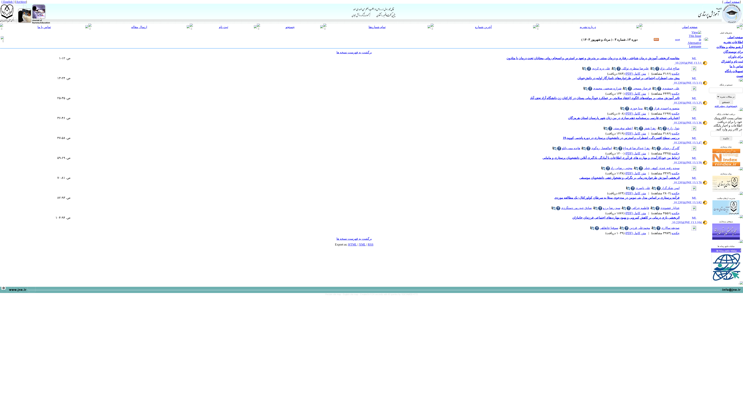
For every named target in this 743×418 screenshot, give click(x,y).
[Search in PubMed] (653, 69)
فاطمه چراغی (640, 208)
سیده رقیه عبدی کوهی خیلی (662, 168)
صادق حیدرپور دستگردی (576, 208)
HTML (352, 244)
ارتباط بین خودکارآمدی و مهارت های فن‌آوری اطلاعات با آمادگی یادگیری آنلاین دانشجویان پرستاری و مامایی (611, 157)
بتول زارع (673, 128)
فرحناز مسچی (642, 88)
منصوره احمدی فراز (667, 108)
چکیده (676, 73)
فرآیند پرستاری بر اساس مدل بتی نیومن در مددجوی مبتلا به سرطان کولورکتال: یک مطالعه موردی (617, 197)
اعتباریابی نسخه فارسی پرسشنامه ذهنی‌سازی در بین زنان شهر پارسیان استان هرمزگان (624, 118)
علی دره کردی (601, 68)
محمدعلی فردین (639, 228)
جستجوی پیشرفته (726, 106)
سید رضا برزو (611, 208)
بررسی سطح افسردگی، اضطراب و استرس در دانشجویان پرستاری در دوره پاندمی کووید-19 (621, 138)
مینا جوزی (636, 108)
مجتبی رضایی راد (622, 168)
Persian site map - (334, 294)
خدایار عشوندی (670, 208)
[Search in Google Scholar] (657, 69)
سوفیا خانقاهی (609, 228)
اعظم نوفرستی (623, 128)
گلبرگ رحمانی (670, 148)
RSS (370, 244)
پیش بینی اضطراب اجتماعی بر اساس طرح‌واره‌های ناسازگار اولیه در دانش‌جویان (628, 78)
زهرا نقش (650, 128)
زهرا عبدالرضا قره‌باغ (636, 148)
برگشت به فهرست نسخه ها (354, 52)
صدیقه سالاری (670, 228)
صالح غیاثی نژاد (670, 68)
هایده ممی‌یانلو (571, 148)
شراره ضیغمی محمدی (607, 88)
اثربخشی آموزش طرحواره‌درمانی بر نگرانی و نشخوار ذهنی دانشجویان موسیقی (629, 177)
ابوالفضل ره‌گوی (601, 148)
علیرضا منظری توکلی (635, 68)
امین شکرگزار (670, 188)
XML (362, 244)
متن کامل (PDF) (635, 73)
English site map (351, 294)
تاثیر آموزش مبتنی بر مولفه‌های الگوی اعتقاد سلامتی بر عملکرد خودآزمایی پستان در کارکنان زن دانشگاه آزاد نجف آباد (605, 98)
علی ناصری (642, 188)
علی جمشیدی (671, 88)
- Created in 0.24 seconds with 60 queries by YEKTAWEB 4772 (388, 294)
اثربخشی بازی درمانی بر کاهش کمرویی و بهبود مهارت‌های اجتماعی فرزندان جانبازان (626, 217)
